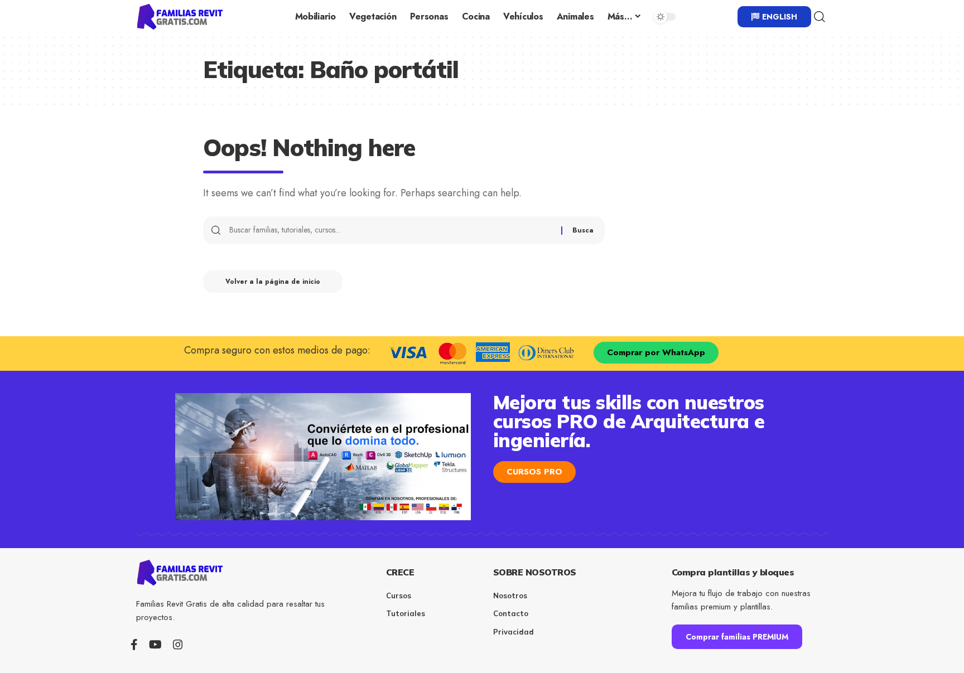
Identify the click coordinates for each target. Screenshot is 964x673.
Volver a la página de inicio (272, 282)
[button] (819, 16)
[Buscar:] (391, 230)
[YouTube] (155, 644)
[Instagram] (178, 644)
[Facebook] (134, 644)
